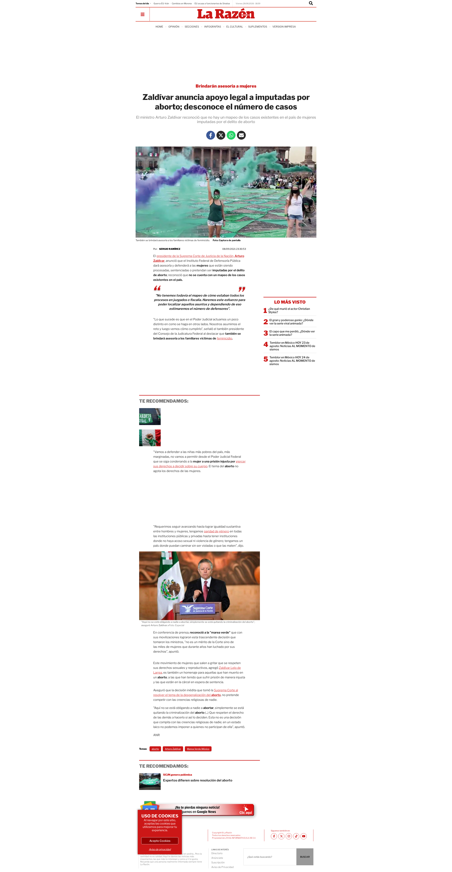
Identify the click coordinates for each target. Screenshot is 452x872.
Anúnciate (217, 857)
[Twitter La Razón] (220, 135)
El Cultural (234, 26)
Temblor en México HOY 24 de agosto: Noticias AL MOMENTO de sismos (292, 361)
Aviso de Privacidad (222, 866)
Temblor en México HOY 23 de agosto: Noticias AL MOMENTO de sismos (292, 346)
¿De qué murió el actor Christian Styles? (289, 310)
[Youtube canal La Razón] (304, 836)
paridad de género (216, 531)
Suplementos (257, 26)
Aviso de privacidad (160, 849)
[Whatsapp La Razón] (231, 135)
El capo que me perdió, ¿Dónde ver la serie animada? (292, 333)
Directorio (216, 853)
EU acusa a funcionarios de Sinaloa (212, 3)
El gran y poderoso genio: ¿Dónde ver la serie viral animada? (291, 321)
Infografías (212, 26)
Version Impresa (284, 26)
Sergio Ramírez (169, 248)
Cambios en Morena (182, 3)
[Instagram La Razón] (289, 836)
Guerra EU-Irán (161, 3)
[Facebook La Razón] (210, 135)
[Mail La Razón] (241, 135)
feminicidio (224, 338)
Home (159, 26)
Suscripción (218, 862)
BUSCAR (305, 856)
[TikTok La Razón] (296, 836)
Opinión (173, 26)
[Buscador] (311, 3)
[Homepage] (226, 13)
